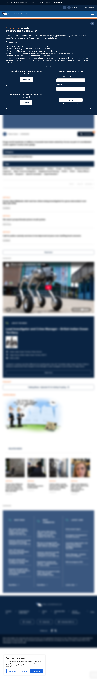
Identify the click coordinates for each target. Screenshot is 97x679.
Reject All (25, 671)
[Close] (92, 23)
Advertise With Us (21, 2)
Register (26, 102)
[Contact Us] (15, 2)
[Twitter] (7, 2)
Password (59, 85)
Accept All (37, 671)
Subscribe (26, 79)
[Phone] (11, 2)
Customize (12, 671)
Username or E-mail (63, 76)
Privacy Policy (58, 2)
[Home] (14, 14)
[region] (24, 665)
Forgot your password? (70, 104)
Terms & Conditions (45, 2)
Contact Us (33, 2)
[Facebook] (3, 2)
